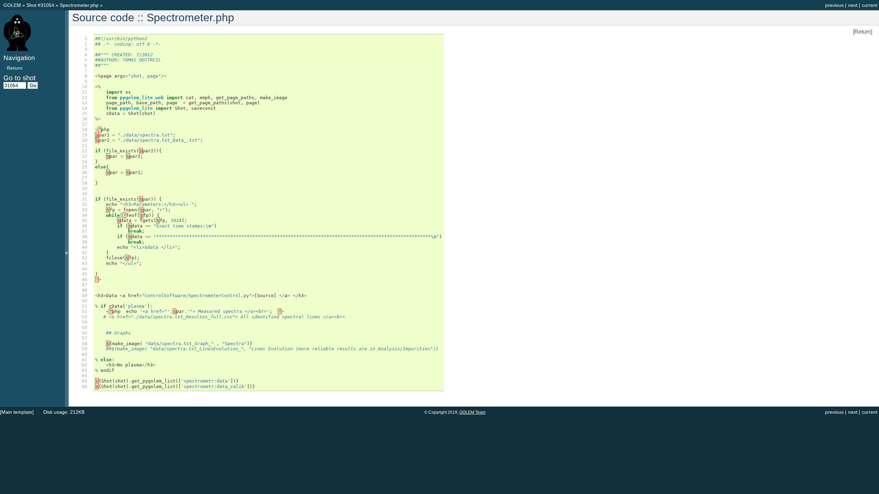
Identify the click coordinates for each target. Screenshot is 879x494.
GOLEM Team (472, 412)
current (869, 5)
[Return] (862, 32)
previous (834, 5)
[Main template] (17, 412)
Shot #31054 (40, 5)
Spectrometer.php (80, 5)
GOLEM (12, 5)
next (852, 5)
